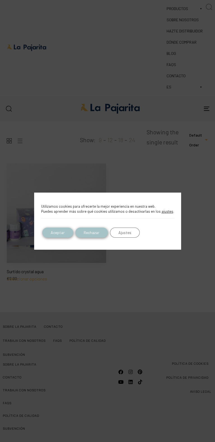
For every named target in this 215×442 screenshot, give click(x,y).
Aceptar (58, 232)
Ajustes (124, 232)
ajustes (167, 211)
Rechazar (91, 232)
